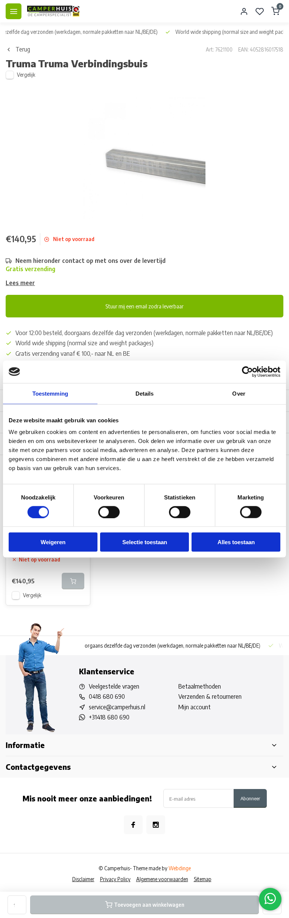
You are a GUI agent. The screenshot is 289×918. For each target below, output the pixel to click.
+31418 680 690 (109, 717)
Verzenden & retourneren (210, 696)
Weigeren (53, 542)
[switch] (109, 512)
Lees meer (20, 283)
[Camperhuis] (53, 11)
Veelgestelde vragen (114, 686)
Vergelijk (26, 74)
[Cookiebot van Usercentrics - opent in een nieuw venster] (247, 371)
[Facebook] (133, 824)
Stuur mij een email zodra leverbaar (144, 306)
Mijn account (194, 707)
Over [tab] (238, 393)
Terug (22, 49)
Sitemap (202, 879)
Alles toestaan (236, 542)
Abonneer (250, 798)
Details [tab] (144, 393)
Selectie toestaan (144, 542)
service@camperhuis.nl (117, 707)
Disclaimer (83, 879)
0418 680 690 (107, 696)
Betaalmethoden (199, 686)
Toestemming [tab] (50, 393)
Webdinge (180, 868)
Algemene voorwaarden (162, 879)
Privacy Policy (115, 879)
